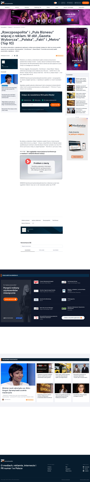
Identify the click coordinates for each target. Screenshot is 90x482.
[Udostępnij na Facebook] (15, 55)
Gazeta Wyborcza (26, 223)
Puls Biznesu (55, 220)
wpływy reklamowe (36, 220)
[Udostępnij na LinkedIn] (17, 55)
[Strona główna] (7, 3)
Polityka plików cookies (84, 479)
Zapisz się (54, 105)
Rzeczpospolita (46, 220)
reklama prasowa (25, 220)
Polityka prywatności (66, 479)
